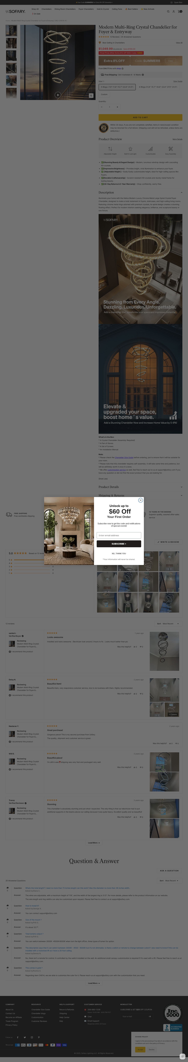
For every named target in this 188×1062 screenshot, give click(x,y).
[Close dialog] (140, 500)
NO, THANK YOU (119, 553)
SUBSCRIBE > (119, 543)
